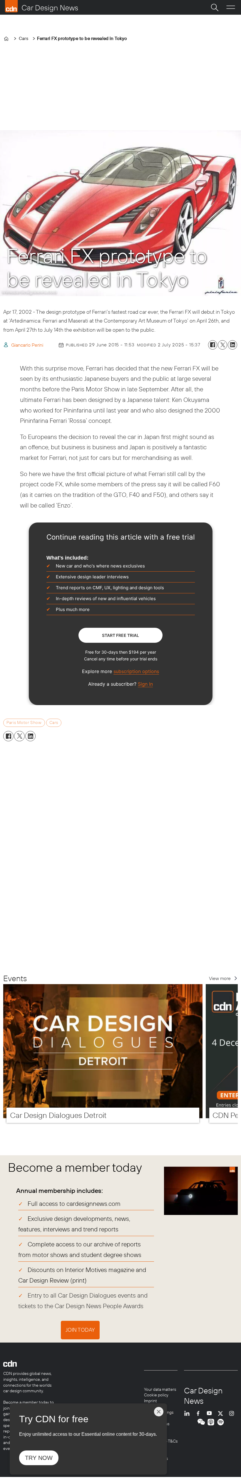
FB (199, 1413)
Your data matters (160, 1389)
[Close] (158, 1411)
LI (188, 1413)
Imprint (150, 1400)
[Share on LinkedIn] (232, 345)
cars (53, 722)
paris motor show (23, 722)
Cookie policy (156, 1395)
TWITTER (221, 1413)
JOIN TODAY (80, 1329)
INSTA (233, 1413)
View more (220, 978)
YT (210, 1413)
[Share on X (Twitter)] (222, 345)
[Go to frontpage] (41, 6)
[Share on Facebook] (212, 345)
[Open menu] (231, 7)
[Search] (214, 7)
